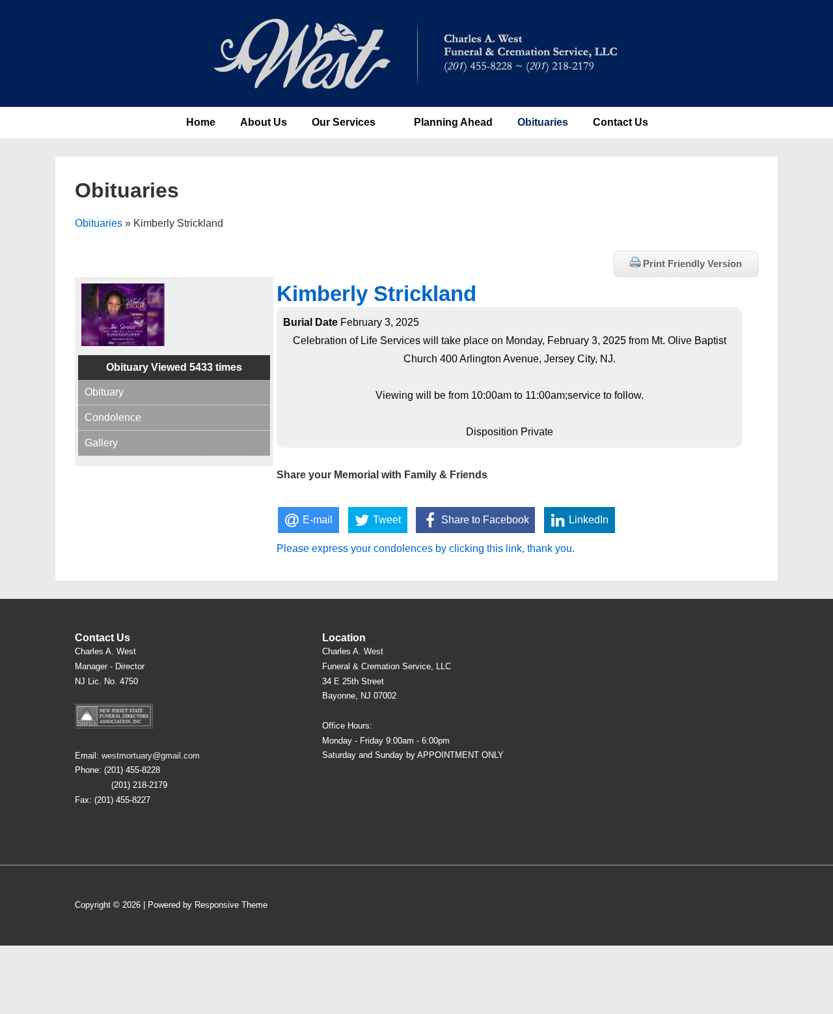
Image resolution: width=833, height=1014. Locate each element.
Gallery (101, 442)
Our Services (344, 122)
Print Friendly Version (691, 263)
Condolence (113, 417)
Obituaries (542, 122)
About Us (263, 122)
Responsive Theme (231, 905)
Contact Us (620, 122)
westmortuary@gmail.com (151, 756)
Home (200, 122)
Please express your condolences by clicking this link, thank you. (426, 548)
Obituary (104, 392)
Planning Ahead (453, 122)
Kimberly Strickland (376, 294)
